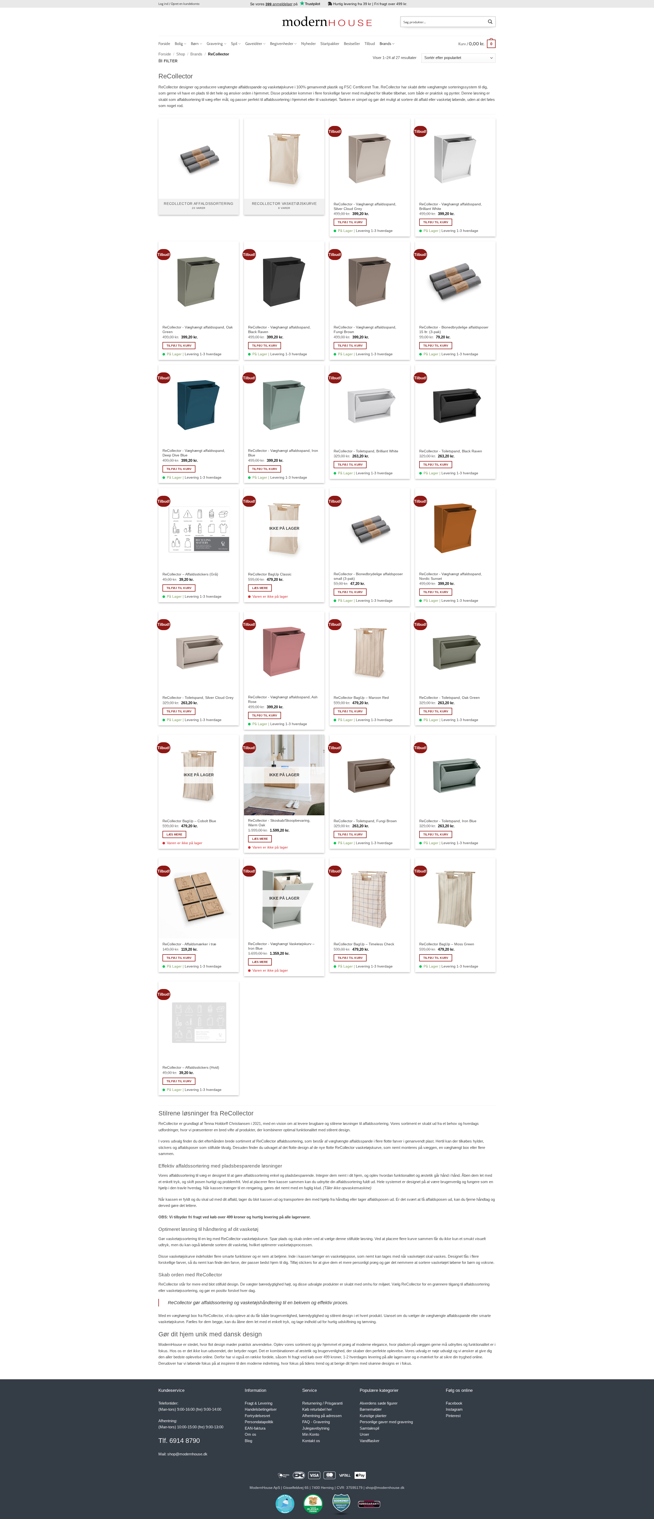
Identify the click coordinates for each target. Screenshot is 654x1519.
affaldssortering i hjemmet (285, 99)
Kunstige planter (373, 1416)
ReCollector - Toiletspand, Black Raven (450, 451)
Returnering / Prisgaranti (322, 1403)
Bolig (179, 43)
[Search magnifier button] (490, 22)
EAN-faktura (255, 1428)
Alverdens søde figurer (379, 1403)
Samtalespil (369, 1428)
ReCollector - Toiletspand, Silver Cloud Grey (197, 698)
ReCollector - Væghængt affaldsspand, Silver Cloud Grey (365, 206)
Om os (250, 1434)
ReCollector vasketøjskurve (358, 1147)
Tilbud (370, 43)
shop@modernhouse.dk (187, 1454)
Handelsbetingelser (261, 1409)
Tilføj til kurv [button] (350, 222)
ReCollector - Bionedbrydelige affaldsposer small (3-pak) (368, 576)
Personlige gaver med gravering (386, 1422)
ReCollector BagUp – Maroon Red (361, 698)
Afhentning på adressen (322, 1416)
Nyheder (308, 43)
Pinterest (453, 1416)
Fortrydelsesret (257, 1416)
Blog (248, 1441)
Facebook (454, 1403)
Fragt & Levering (258, 1403)
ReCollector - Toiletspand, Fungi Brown (365, 821)
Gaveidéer (253, 43)
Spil (234, 43)
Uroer (364, 1434)
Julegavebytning (315, 1428)
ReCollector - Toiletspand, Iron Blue (447, 821)
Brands (385, 43)
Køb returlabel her (317, 1409)
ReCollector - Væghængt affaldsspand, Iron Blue (283, 453)
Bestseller (352, 43)
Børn (195, 43)
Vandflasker (369, 1441)
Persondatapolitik (259, 1422)
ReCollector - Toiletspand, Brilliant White (366, 451)
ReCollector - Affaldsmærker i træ (189, 944)
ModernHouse (170, 1344)
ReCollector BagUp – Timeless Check (364, 944)
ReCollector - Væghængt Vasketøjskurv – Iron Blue (281, 946)
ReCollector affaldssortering (279, 1141)
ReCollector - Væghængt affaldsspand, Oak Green (197, 329)
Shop (180, 54)
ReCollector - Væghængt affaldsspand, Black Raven (279, 329)
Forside (164, 43)
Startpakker (329, 43)
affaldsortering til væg (195, 99)
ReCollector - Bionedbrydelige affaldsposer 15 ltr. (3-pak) (453, 329)
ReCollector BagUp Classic (269, 574)
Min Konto (310, 1434)
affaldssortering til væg (188, 1175)
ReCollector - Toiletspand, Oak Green (449, 698)
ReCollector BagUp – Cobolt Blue (189, 821)
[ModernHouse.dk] (327, 22)
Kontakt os (311, 1441)
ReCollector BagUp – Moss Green (446, 944)
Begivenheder (281, 43)
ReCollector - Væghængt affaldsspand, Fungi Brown (365, 329)
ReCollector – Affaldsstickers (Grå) (190, 574)
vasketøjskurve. (171, 1322)
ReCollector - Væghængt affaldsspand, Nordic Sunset (450, 576)
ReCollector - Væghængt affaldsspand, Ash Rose (283, 699)
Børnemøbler (371, 1409)
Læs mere (260, 588)
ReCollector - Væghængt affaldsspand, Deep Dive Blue (193, 453)
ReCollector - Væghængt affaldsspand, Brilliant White (450, 206)
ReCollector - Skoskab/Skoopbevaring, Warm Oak (279, 822)
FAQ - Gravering (316, 1422)
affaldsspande (250, 87)
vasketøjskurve (281, 87)
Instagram (454, 1409)
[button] (179, 4)
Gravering (215, 43)
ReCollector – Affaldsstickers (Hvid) (190, 1067)
